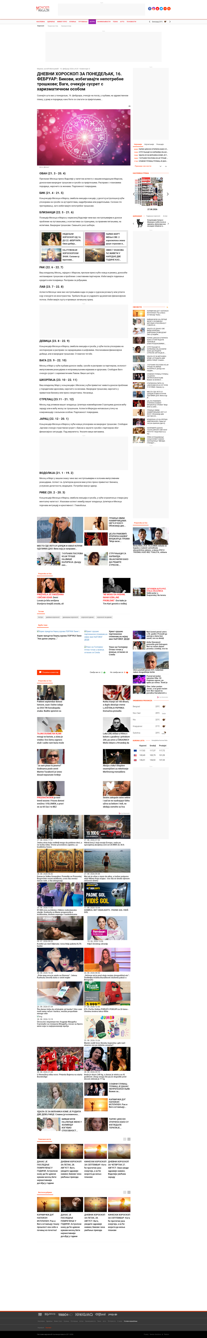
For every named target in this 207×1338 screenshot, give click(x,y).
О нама (119, 1321)
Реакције (160, 144)
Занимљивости (103, 22)
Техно (115, 22)
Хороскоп (40, 26)
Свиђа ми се (96, 672)
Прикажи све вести (143, 166)
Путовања (82, 22)
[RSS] (167, 307)
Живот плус (62, 22)
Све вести (137, 307)
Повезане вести (44, 1139)
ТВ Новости (131, 22)
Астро (92, 22)
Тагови (41, 611)
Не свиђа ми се (118, 672)
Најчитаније (149, 144)
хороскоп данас (87, 617)
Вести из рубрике (45, 1192)
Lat (165, 8)
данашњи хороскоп (70, 617)
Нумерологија (66, 26)
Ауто (122, 22)
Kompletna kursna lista (159, 740)
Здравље (51, 22)
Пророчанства (53, 26)
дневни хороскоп (53, 617)
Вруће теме (42, 625)
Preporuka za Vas (45, 574)
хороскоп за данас (104, 617)
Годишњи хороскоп (153, 216)
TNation (166, 1334)
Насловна (40, 22)
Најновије (138, 144)
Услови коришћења (130, 1321)
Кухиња (72, 22)
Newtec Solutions (155, 1334)
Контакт (48, 1328)
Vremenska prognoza (142, 701)
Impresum (41, 1328)
